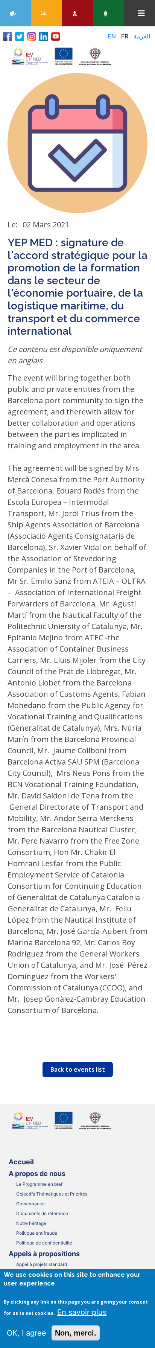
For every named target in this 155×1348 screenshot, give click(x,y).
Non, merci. (75, 1333)
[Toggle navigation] (141, 13)
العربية (142, 36)
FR (124, 36)
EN (112, 36)
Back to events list (77, 1069)
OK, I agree (26, 1332)
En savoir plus (81, 1312)
